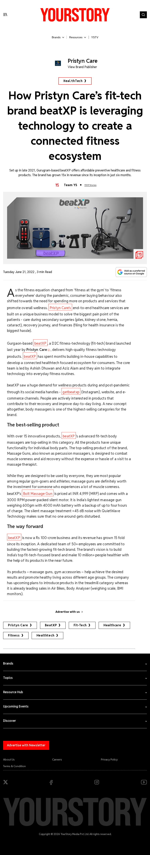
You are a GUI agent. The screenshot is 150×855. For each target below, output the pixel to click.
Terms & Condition (14, 766)
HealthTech (73, 81)
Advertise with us (67, 612)
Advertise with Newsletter (26, 745)
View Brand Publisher (82, 67)
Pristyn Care (18, 625)
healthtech (45, 635)
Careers (57, 759)
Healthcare (112, 625)
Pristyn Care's (60, 308)
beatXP (40, 343)
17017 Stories (90, 185)
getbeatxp (70, 392)
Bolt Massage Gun (37, 493)
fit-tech (80, 625)
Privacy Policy (109, 759)
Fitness (14, 635)
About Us (9, 759)
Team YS (70, 185)
